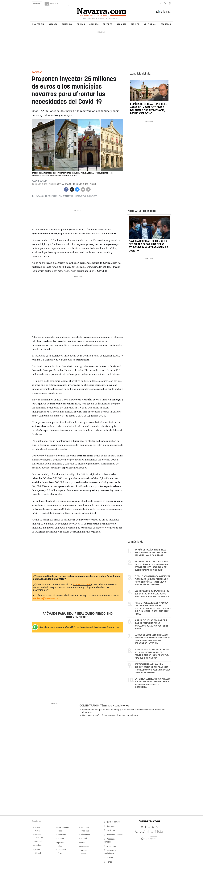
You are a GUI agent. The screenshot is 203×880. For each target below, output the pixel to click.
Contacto (110, 826)
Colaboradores (63, 827)
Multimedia (150, 24)
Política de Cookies (114, 835)
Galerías (84, 850)
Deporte (107, 24)
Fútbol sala (85, 831)
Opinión (81, 24)
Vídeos (83, 854)
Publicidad (110, 830)
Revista (135, 24)
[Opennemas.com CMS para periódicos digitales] (149, 834)
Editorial (38, 853)
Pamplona (67, 24)
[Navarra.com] (101, 11)
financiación (51, 196)
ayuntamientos (66, 196)
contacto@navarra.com (46, 598)
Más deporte (85, 834)
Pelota (59, 853)
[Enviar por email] (83, 189)
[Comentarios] (88, 189)
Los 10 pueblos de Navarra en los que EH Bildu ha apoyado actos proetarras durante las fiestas (152, 594)
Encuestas (61, 834)
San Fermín (38, 24)
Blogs (59, 831)
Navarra (53, 24)
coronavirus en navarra (85, 196)
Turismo (109, 857)
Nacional (121, 24)
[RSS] (157, 826)
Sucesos (38, 834)
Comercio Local (82, 584)
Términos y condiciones (114, 705)
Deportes (60, 842)
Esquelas (166, 24)
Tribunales (39, 838)
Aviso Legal (111, 846)
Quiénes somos (113, 822)
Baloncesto (61, 849)
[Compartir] (66, 189)
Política (37, 831)
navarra (40, 196)
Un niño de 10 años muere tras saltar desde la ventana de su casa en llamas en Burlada (151, 552)
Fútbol (59, 846)
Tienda (109, 862)
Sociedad (38, 841)
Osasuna (94, 24)
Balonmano (85, 827)
